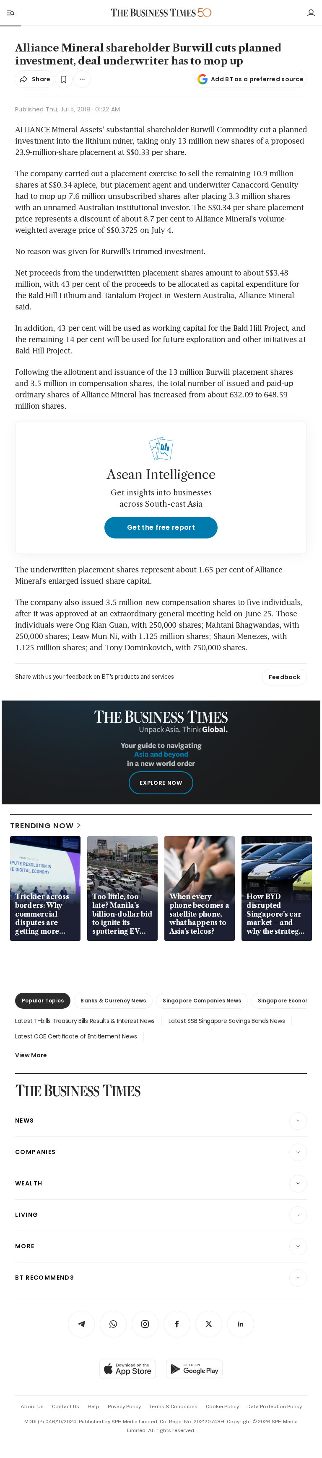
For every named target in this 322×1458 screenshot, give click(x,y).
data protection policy (274, 1406)
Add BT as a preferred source (257, 79)
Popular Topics (43, 1000)
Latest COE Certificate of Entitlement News (76, 1036)
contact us (65, 1406)
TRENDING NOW (42, 825)
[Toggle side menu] (10, 12)
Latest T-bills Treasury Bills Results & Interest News (85, 1021)
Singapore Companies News (202, 1000)
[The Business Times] (153, 12)
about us (32, 1406)
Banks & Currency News (113, 1000)
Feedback (284, 677)
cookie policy (222, 1406)
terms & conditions (173, 1406)
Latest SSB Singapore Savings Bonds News (227, 1021)
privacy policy (124, 1406)
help (93, 1406)
